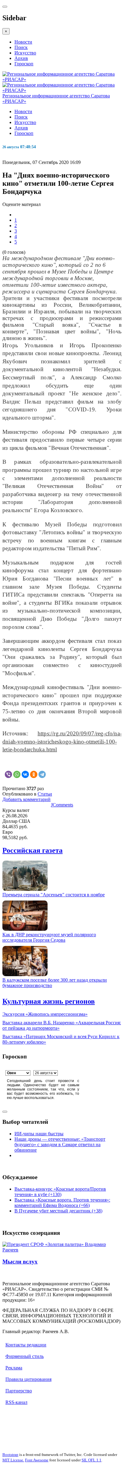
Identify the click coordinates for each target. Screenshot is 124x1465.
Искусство (25, 52)
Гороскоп (23, 63)
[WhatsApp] (16, 774)
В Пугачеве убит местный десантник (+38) (58, 1210)
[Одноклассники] (33, 774)
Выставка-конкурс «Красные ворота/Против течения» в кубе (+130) (60, 1191)
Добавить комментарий (26, 799)
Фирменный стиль (24, 1356)
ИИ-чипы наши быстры (39, 1133)
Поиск (21, 47)
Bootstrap (10, 1454)
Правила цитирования (28, 1379)
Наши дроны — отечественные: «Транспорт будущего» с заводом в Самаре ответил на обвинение (59, 1144)
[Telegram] (42, 774)
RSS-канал (16, 1402)
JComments (62, 804)
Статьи (45, 793)
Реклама (13, 1367)
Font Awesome (36, 1460)
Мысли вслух (20, 1261)
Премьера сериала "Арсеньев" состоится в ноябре (53, 894)
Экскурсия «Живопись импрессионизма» (45, 1014)
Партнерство (18, 1390)
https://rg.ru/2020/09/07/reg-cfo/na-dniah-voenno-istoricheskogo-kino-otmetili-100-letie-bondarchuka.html (62, 741)
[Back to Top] (4, 1112)
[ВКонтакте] (25, 774)
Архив (21, 58)
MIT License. (13, 1460)
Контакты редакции (25, 1344)
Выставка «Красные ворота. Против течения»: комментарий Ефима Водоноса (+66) (62, 1202)
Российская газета (32, 850)
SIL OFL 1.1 (91, 1460)
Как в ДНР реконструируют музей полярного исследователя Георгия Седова (49, 937)
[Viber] (8, 774)
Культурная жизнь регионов (48, 1001)
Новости (23, 41)
